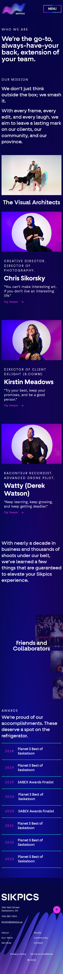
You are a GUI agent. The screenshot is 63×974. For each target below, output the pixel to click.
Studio (37, 932)
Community (41, 937)
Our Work (7, 937)
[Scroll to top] (56, 910)
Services (6, 942)
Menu (52, 9)
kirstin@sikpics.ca (12, 921)
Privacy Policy (18, 954)
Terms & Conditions (41, 954)
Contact (38, 942)
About (5, 932)
